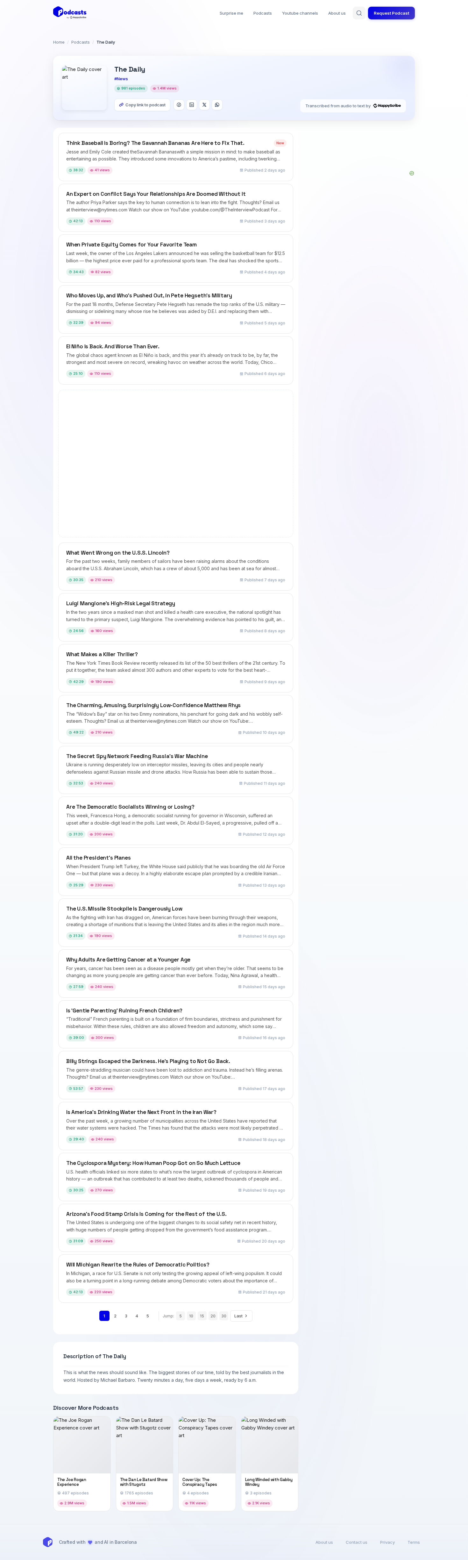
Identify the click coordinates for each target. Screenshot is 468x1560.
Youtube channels (300, 13)
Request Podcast (391, 13)
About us (337, 13)
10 (191, 1316)
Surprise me (231, 13)
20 (213, 1316)
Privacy (387, 1542)
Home (59, 42)
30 (223, 1316)
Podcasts (262, 13)
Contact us (356, 1542)
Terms (414, 1542)
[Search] (359, 13)
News (122, 78)
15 (202, 1316)
